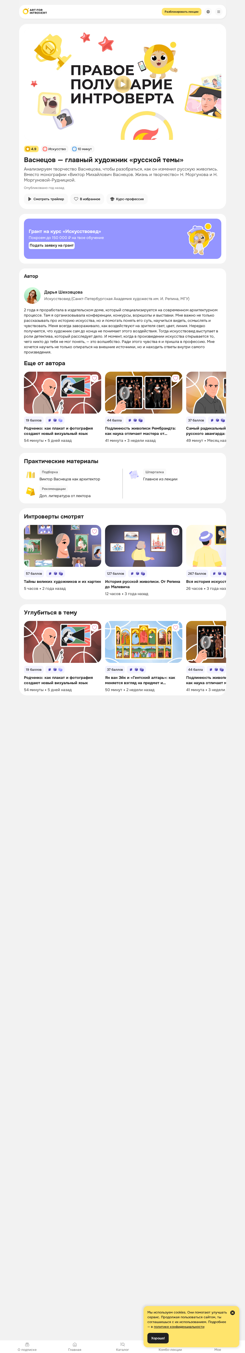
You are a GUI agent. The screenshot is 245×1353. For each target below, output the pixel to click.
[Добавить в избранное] (94, 378)
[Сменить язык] (208, 12)
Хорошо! (158, 1338)
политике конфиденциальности (179, 1327)
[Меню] (219, 12)
